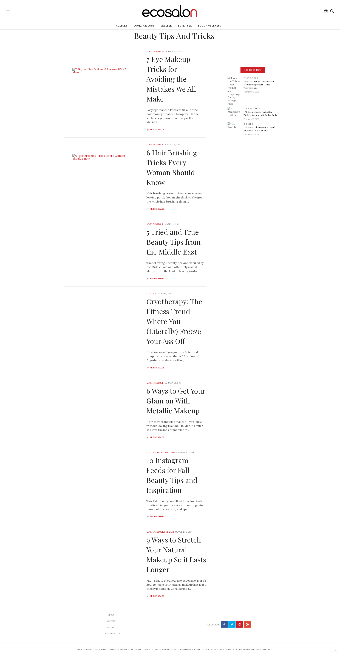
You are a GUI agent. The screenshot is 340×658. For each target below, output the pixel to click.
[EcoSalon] (29, 11)
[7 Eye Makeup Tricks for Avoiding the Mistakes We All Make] (102, 91)
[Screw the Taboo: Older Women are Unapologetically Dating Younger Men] (235, 90)
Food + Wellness (209, 25)
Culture (121, 25)
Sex (256, 78)
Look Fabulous (144, 25)
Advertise (111, 621)
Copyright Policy (111, 633)
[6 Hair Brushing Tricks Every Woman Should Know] (102, 177)
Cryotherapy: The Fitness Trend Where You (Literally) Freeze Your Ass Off (174, 321)
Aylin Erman (157, 278)
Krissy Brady (157, 129)
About (111, 615)
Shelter (166, 25)
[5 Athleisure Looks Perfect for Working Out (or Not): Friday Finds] (235, 112)
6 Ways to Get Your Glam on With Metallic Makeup (175, 400)
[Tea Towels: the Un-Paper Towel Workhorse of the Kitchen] (235, 128)
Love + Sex (185, 25)
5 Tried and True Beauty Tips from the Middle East (173, 241)
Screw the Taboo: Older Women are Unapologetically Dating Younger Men (258, 84)
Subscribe (111, 627)
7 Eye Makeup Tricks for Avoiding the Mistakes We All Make (171, 78)
